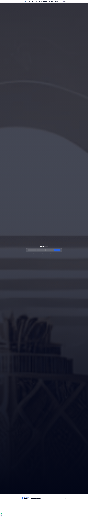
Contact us (56, 1)
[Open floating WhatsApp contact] (1, 513)
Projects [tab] (42, 246)
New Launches (51, 1)
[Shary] (24, 1)
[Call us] (1, 515)
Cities (32, 1)
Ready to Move (45, 1)
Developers (40, 1)
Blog (36, 1)
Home (29, 1)
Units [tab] (46, 246)
